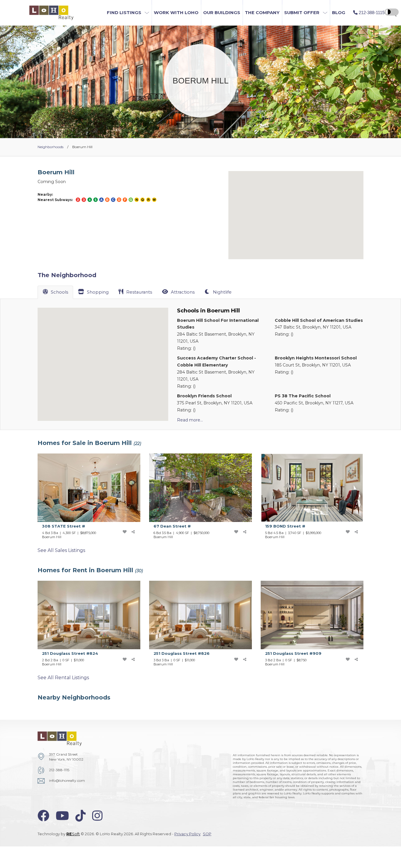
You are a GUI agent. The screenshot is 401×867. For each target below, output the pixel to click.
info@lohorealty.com (67, 780)
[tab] (55, 292)
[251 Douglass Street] (93, 625)
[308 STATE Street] (93, 497)
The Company (262, 12)
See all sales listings (61, 550)
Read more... (190, 420)
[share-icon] (133, 531)
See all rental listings (63, 677)
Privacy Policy (187, 834)
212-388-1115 (59, 770)
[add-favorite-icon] (124, 531)
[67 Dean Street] (205, 497)
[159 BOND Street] (316, 497)
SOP (207, 834)
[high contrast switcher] (392, 12)
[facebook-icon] (43, 816)
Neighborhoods (50, 147)
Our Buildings (221, 12)
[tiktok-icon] (80, 816)
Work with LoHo (176, 12)
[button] (128, 13)
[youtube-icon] (62, 816)
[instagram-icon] (97, 816)
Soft (73, 834)
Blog (338, 12)
